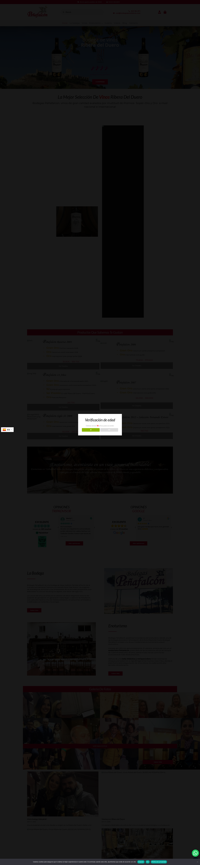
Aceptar (141, 862)
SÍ (90, 430)
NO (109, 430)
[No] (197, 862)
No (148, 862)
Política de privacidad (159, 862)
